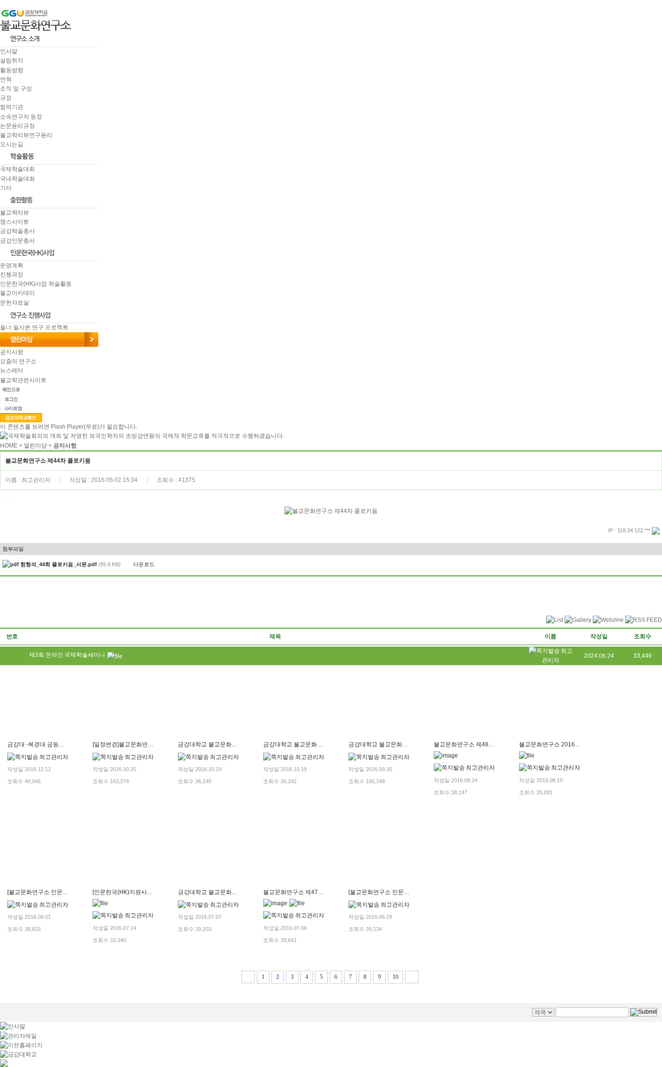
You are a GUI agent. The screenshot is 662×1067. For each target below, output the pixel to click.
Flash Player (67, 426)
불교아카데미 (17, 293)
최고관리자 (53, 757)
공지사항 (11, 352)
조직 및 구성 (16, 88)
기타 (6, 188)
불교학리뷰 (14, 212)
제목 (275, 636)
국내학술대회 (17, 178)
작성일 (599, 636)
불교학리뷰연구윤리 (26, 135)
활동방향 (11, 70)
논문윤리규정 (17, 126)
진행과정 (11, 274)
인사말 (8, 51)
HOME (8, 445)
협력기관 (11, 107)
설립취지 (11, 60)
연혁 (6, 79)
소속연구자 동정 (21, 116)
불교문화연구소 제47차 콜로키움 (305, 892)
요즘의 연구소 (18, 361)
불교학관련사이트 (23, 380)
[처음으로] (248, 977)
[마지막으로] (412, 977)
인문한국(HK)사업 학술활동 (36, 283)
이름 (550, 636)
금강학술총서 (17, 231)
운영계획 (11, 265)
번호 (12, 636)
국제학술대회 (17, 169)
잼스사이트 (14, 221)
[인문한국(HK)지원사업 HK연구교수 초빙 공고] (153, 892)
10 (395, 977)
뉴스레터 (11, 370)
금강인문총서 (17, 240)
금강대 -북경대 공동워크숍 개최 (48, 744)
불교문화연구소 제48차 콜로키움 (476, 744)
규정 (6, 97)
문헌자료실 (14, 302)
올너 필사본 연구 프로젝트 (34, 327)
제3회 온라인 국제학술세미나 (67, 654)
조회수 (642, 636)
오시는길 (11, 144)
